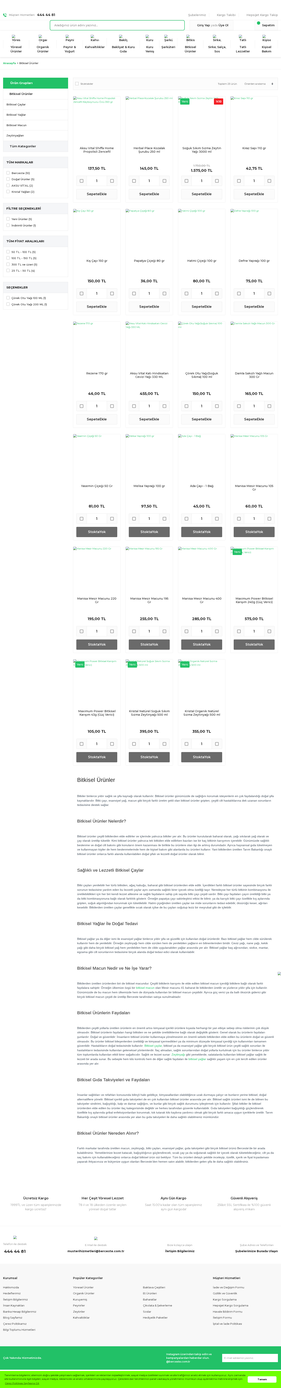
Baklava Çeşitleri (154, 1287)
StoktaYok (97, 532)
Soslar (147, 1311)
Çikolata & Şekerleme (157, 1305)
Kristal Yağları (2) (23, 191)
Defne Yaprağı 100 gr (254, 261)
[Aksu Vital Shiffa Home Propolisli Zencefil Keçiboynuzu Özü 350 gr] (96, 119)
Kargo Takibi (226, 15)
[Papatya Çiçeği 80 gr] (149, 232)
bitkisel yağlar (197, 1059)
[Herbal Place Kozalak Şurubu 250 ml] (149, 119)
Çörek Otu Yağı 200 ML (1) (29, 304)
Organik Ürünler (83, 1293)
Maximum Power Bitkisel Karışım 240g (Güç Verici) (254, 600)
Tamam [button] (262, 1379)
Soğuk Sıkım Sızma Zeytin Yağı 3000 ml (201, 150)
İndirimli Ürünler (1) (24, 225)
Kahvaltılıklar (81, 1317)
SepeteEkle (97, 194)
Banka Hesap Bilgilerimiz (19, 1311)
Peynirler (79, 1305)
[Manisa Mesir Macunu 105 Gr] (254, 457)
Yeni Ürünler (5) (22, 219)
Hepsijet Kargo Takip (262, 15)
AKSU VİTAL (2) (22, 185)
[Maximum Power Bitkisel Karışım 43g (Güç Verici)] (96, 682)
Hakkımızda (11, 1287)
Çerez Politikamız (15, 1323)
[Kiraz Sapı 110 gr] (254, 119)
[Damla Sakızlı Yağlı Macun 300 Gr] (254, 345)
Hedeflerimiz (12, 1293)
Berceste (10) (21, 173)
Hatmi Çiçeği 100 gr (201, 261)
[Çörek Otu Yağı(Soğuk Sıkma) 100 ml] (201, 345)
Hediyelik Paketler (155, 1317)
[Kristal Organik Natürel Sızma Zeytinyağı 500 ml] (201, 682)
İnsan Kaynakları (13, 1305)
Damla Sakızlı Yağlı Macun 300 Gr (254, 375)
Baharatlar (150, 1299)
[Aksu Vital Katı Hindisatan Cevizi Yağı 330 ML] (149, 345)
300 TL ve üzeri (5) (24, 264)
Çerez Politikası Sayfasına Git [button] (22, 1383)
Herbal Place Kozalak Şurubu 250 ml (149, 150)
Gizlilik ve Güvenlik (225, 1293)
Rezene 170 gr (97, 373)
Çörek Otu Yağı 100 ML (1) (29, 298)
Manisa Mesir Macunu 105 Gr (254, 487)
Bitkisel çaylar (153, 1045)
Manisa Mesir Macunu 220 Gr (96, 600)
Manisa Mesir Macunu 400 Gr (202, 600)
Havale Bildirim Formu (227, 1311)
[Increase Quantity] (112, 181)
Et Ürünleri (150, 1293)
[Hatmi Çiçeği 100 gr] (201, 232)
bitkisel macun (145, 987)
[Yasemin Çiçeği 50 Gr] (96, 457)
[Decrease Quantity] (82, 181)
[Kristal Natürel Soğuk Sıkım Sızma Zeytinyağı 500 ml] (149, 682)
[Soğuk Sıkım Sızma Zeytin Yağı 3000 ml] (201, 119)
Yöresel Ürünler (83, 1287)
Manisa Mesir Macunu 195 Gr (149, 600)
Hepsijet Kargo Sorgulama (230, 1305)
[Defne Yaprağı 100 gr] (254, 232)
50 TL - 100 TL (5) (24, 252)
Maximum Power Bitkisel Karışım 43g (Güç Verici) (97, 713)
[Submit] (273, 1358)
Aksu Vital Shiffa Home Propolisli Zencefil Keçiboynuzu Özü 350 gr (97, 150)
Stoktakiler (86, 83)
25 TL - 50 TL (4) (23, 270)
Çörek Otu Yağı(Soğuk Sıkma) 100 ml (201, 375)
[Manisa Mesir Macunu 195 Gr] (149, 570)
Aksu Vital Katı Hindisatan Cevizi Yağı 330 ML (149, 375)
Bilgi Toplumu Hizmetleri (19, 1329)
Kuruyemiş (80, 1299)
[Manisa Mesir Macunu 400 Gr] (201, 570)
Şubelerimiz (197, 15)
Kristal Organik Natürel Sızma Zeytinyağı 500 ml (201, 713)
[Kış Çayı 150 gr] (96, 232)
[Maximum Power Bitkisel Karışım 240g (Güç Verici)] (254, 570)
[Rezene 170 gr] (96, 345)
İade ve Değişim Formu (228, 1287)
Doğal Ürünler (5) (23, 179)
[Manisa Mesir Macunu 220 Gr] (96, 570)
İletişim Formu (222, 1317)
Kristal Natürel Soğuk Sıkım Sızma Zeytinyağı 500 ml (149, 713)
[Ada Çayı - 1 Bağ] (201, 457)
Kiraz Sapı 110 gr (254, 148)
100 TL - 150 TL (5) (24, 258)
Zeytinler (79, 1311)
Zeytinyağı (178, 1054)
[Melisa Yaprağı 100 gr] (149, 457)
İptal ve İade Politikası (227, 1323)
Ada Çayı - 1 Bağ (202, 486)
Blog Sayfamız (12, 1317)
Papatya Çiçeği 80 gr (149, 261)
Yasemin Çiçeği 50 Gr (97, 486)
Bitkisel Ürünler (28, 63)
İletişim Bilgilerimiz (15, 1299)
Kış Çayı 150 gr (96, 261)
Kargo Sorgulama (225, 1299)
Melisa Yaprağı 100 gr (149, 486)
